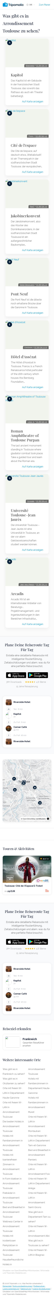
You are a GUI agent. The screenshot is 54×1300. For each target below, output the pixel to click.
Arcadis (17, 593)
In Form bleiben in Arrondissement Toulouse (12, 1183)
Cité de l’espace (24, 145)
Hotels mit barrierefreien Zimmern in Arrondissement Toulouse (11, 1164)
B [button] (35, 787)
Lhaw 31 (31, 422)
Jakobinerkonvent (25, 216)
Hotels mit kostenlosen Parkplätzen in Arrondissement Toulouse (11, 1245)
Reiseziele (7, 1286)
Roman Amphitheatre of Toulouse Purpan (25, 435)
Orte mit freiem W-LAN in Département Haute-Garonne (13, 1093)
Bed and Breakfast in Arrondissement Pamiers (39, 1155)
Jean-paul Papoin (27, 584)
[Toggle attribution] (48, 819)
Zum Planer (44, 5)
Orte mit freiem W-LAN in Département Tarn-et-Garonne (39, 1141)
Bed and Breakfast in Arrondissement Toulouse (14, 1212)
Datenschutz (26, 1289)
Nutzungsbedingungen (22, 1286)
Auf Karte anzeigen (32, 101)
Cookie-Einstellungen (41, 1289)
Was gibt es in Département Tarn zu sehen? (39, 1217)
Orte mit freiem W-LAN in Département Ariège (39, 1183)
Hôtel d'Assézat (23, 356)
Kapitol (17, 75)
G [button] (15, 789)
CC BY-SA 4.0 (41, 285)
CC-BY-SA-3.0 (41, 136)
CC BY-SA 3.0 (41, 66)
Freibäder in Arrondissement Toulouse (11, 1198)
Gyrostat (30, 501)
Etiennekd (30, 66)
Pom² (32, 207)
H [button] (40, 802)
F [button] (14, 778)
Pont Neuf (19, 294)
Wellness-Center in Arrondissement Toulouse (13, 1226)
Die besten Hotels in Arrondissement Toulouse (13, 1126)
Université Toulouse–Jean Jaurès (23, 515)
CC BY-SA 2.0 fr (40, 347)
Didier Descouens (27, 285)
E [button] (24, 783)
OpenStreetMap (29, 818)
